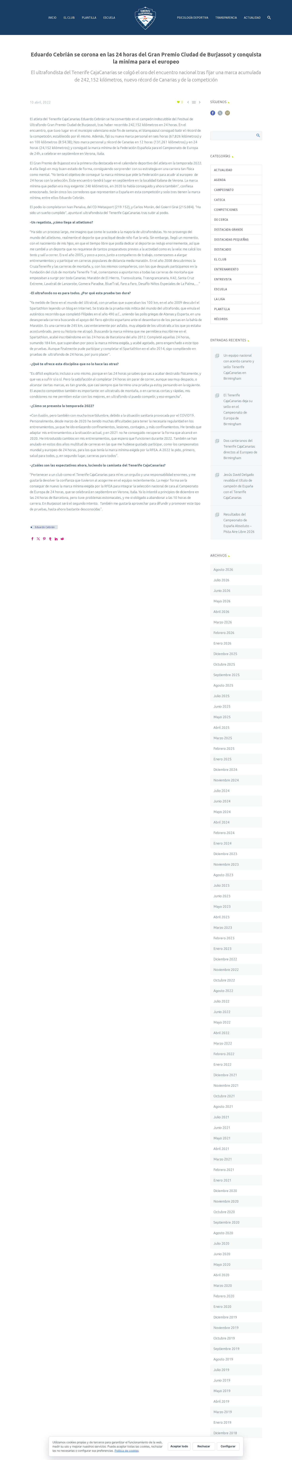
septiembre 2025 (227, 675)
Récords (221, 319)
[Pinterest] (44, 538)
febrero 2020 (224, 1296)
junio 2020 (222, 1254)
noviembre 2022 (226, 969)
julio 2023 (221, 885)
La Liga (219, 299)
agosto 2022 (223, 991)
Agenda (220, 180)
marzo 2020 (223, 1285)
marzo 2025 (223, 738)
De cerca (221, 220)
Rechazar (203, 1446)
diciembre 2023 (225, 854)
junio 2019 (222, 1380)
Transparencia (226, 17)
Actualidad (252, 17)
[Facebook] (32, 538)
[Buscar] (269, 17)
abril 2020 (221, 1275)
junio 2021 (222, 1127)
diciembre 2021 (225, 1075)
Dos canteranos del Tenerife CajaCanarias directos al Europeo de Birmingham (240, 449)
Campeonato (224, 190)
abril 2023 (221, 917)
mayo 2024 (222, 812)
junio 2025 (222, 706)
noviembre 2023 (226, 864)
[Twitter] (38, 538)
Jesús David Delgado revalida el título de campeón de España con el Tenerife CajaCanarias (238, 486)
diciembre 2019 (225, 1317)
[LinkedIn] (56, 538)
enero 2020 (222, 1306)
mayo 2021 (222, 1138)
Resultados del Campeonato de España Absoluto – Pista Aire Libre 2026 (239, 522)
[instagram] (227, 114)
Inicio (52, 17)
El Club (69, 17)
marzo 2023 (223, 927)
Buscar (258, 135)
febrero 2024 (224, 833)
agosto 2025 (223, 685)
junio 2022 (222, 1012)
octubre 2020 (224, 1212)
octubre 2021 (224, 1096)
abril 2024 (221, 822)
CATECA (219, 200)
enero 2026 (222, 643)
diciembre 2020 (225, 1191)
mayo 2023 (222, 906)
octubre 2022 (224, 980)
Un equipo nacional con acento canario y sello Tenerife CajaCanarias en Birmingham (238, 366)
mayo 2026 (222, 601)
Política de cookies (127, 1450)
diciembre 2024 (225, 769)
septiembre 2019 (227, 1349)
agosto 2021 (223, 1106)
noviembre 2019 (226, 1327)
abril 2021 (221, 1148)
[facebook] (212, 114)
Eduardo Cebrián (45, 527)
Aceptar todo (179, 1446)
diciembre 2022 (225, 959)
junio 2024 (222, 801)
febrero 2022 (224, 1054)
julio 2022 (221, 1001)
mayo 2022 (222, 1022)
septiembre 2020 (227, 1222)
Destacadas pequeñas (231, 239)
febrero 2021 (224, 1170)
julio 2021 (221, 1117)
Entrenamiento (226, 269)
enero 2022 (222, 1064)
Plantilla (89, 17)
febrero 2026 (224, 633)
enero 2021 (222, 1180)
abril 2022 (221, 1033)
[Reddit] (62, 538)
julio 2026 (221, 580)
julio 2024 (221, 790)
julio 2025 (221, 696)
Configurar (228, 1446)
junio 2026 (222, 590)
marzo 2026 (223, 622)
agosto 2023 (223, 875)
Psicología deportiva (192, 17)
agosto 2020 (223, 1233)
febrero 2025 (224, 748)
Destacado (222, 249)
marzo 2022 (223, 1043)
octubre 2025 (224, 664)
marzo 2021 (223, 1159)
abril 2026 (221, 611)
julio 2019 (221, 1370)
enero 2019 (222, 1422)
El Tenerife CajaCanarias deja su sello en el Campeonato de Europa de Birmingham (237, 409)
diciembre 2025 (225, 654)
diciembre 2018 (225, 1433)
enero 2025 (222, 759)
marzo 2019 (223, 1412)
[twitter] (220, 114)
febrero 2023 (224, 938)
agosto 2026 (223, 569)
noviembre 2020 (226, 1201)
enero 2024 (222, 843)
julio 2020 (221, 1243)
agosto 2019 (223, 1359)
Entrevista (223, 279)
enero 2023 (222, 948)
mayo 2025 (222, 717)
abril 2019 (221, 1401)
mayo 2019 (222, 1391)
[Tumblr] (50, 538)
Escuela (109, 17)
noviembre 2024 (226, 780)
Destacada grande (228, 229)
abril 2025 (221, 727)
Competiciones (226, 210)
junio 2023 (222, 896)
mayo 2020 (222, 1264)
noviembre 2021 (226, 1085)
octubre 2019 (224, 1338)
